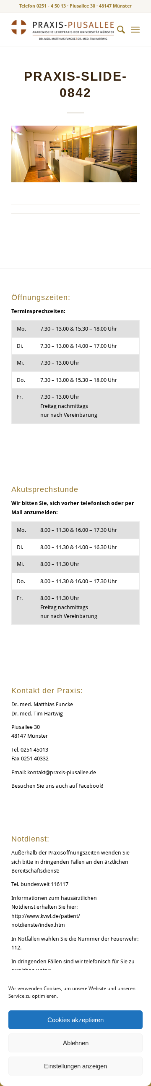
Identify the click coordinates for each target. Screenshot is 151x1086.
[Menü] (135, 30)
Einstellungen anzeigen (75, 1066)
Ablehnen (76, 1043)
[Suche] (117, 30)
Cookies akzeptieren (75, 1019)
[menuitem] (117, 30)
